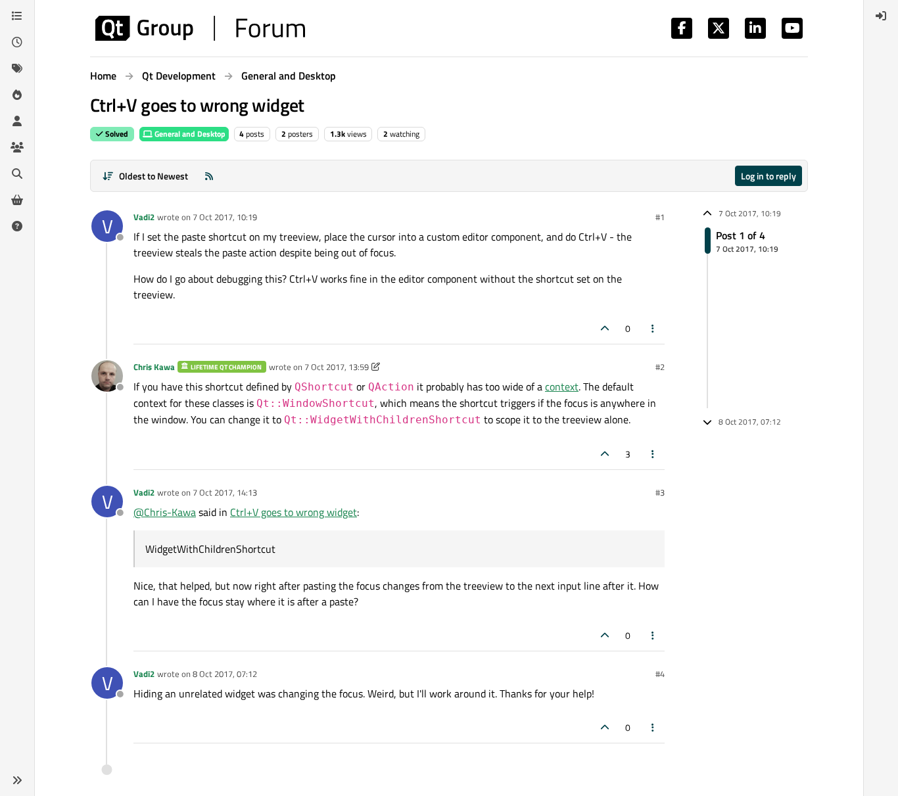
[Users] (17, 120)
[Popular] (17, 94)
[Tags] (17, 68)
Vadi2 (143, 216)
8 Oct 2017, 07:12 (225, 673)
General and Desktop (189, 134)
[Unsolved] (17, 226)
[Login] (881, 15)
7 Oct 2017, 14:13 (225, 492)
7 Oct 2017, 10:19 (225, 216)
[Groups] (17, 147)
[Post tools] (653, 328)
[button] (17, 780)
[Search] (17, 173)
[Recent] (17, 42)
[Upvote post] (605, 328)
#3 (660, 492)
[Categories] (17, 15)
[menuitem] (881, 15)
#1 (660, 216)
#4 (660, 673)
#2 (660, 366)
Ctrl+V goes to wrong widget (293, 512)
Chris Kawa (154, 366)
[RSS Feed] (209, 176)
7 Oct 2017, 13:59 (336, 366)
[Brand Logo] (200, 28)
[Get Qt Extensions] (17, 199)
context (562, 386)
